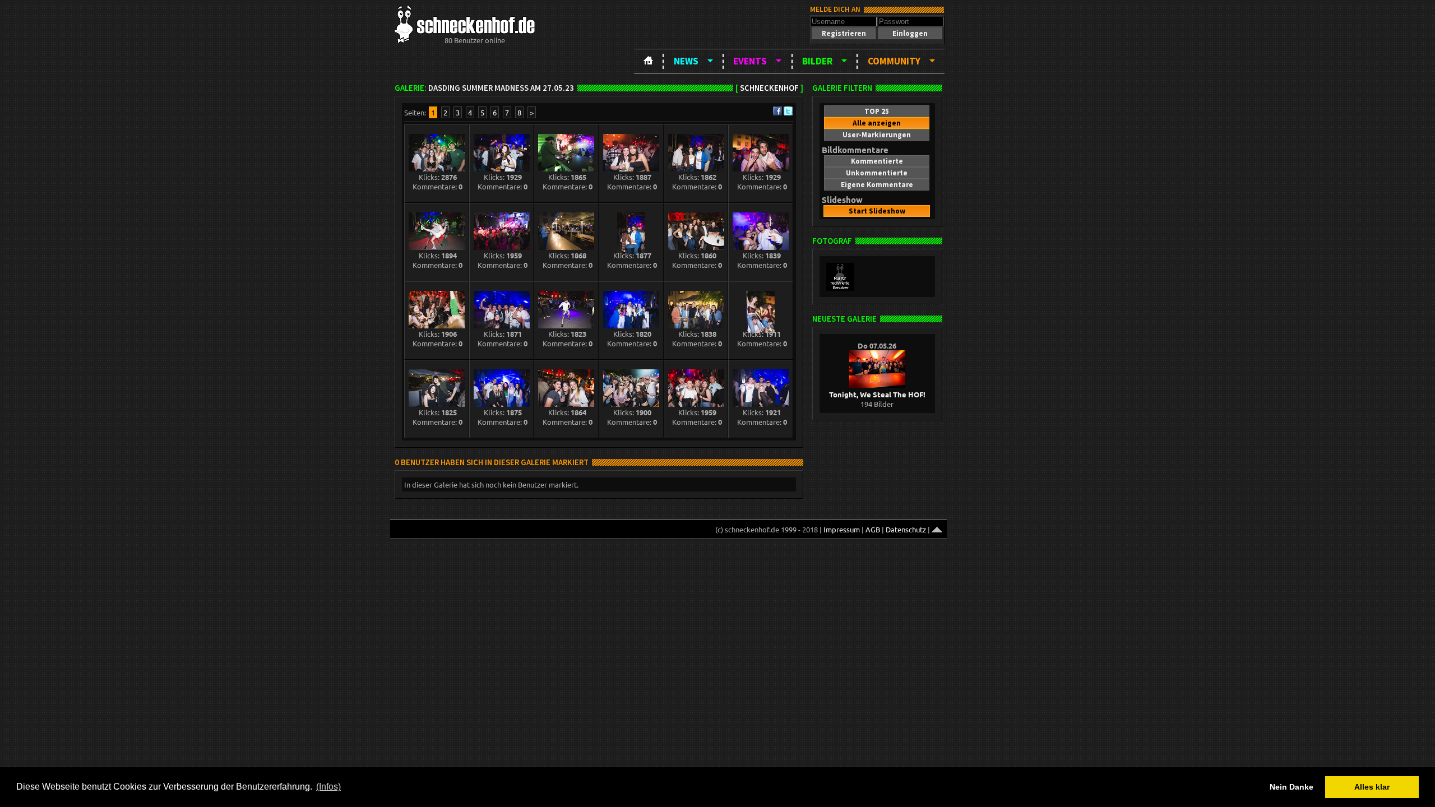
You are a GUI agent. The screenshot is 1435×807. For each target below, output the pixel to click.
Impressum (841, 529)
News (686, 61)
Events (750, 61)
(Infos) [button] (328, 786)
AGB (872, 529)
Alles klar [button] (1372, 786)
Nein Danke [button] (1291, 786)
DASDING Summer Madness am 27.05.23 (501, 88)
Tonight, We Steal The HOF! (877, 394)
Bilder (817, 61)
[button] (844, 33)
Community (894, 61)
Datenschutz (906, 529)
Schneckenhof (769, 88)
